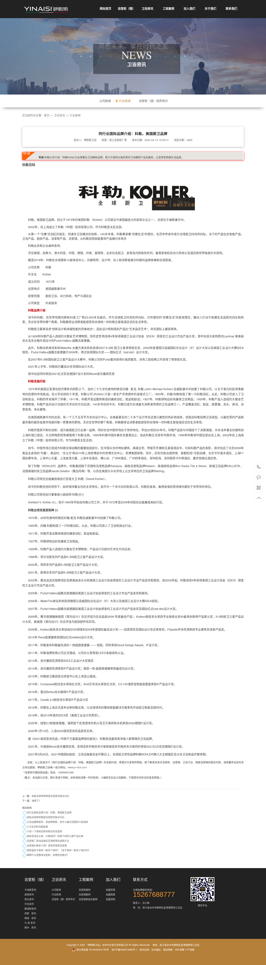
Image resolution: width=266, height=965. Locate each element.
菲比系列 (29, 899)
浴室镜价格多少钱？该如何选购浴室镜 (47, 845)
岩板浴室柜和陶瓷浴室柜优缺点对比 (50, 796)
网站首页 (105, 8)
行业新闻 (125, 101)
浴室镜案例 (84, 894)
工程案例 (168, 8)
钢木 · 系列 (30, 927)
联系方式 (140, 879)
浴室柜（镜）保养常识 (153, 101)
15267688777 (259, 467)
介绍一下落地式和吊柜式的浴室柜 (44, 831)
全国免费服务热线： (154, 892)
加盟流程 (110, 899)
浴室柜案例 (84, 889)
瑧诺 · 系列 (30, 918)
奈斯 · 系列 (30, 913)
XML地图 (179, 949)
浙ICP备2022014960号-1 (124, 949)
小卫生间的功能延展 (37, 826)
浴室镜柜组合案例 (88, 899)
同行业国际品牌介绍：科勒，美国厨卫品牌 (49, 812)
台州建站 (156, 949)
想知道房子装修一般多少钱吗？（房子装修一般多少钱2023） (59, 850)
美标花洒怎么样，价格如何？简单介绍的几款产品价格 (55, 836)
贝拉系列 (29, 903)
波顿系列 (29, 894)
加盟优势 (110, 889)
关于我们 (210, 8)
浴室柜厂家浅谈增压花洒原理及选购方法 (48, 840)
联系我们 (231, 8)
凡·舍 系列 (29, 922)
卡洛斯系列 (30, 889)
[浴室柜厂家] (46, 9)
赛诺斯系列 (30, 908)
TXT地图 (189, 949)
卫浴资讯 (147, 8)
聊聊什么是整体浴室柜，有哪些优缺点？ (48, 854)
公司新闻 (105, 101)
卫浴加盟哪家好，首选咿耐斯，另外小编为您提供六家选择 (57, 821)
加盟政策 (110, 894)
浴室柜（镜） (126, 8)
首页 (46, 115)
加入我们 (189, 8)
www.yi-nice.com (77, 767)
